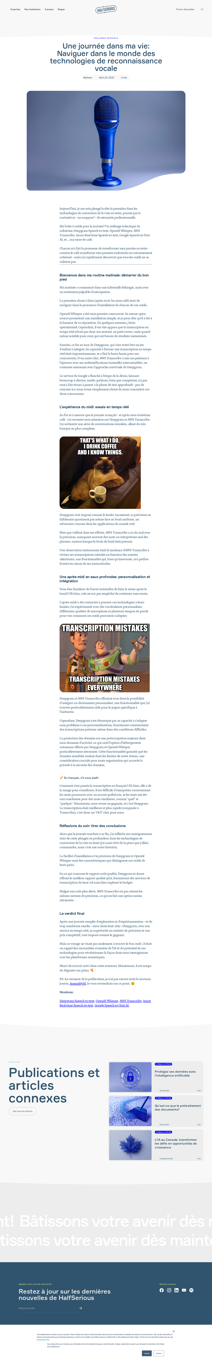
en (202, 9)
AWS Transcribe (131, 1001)
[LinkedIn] (176, 1290)
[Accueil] (106, 9)
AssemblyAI (78, 983)
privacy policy (44, 1339)
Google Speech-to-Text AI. (112, 1005)
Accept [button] (146, 1353)
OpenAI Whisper (107, 1001)
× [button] (173, 1330)
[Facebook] (162, 1290)
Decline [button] (159, 1353)
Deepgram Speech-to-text (77, 1001)
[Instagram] (169, 1290)
